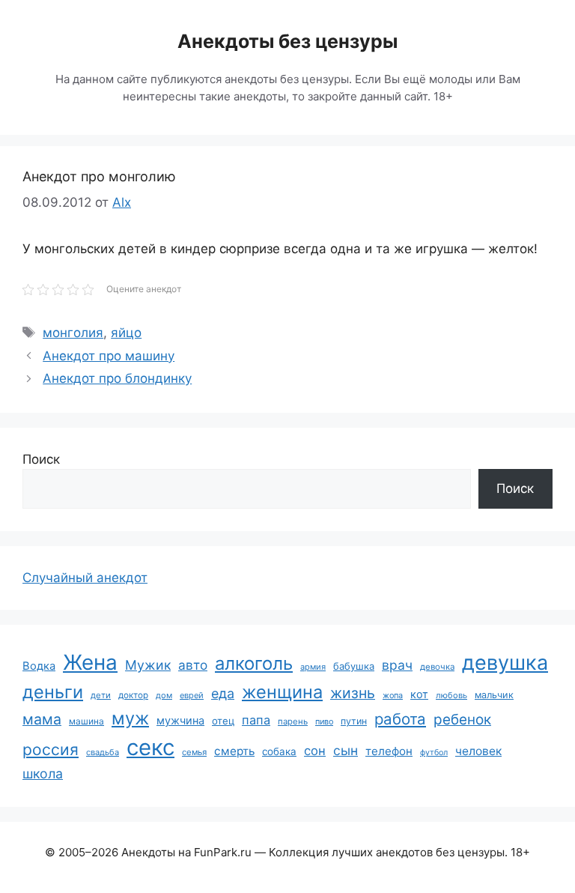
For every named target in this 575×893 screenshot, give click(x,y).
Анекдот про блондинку (117, 378)
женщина (282, 692)
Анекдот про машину (108, 355)
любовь (451, 695)
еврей (192, 695)
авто (192, 665)
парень (293, 721)
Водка (38, 666)
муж (130, 718)
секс (150, 747)
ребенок (462, 719)
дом (164, 695)
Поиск (41, 459)
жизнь (352, 693)
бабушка (353, 666)
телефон (389, 751)
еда (222, 693)
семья (194, 752)
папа (256, 719)
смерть (234, 751)
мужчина (180, 720)
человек (478, 751)
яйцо (126, 332)
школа (42, 773)
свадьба (102, 752)
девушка (505, 662)
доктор (133, 695)
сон (315, 750)
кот (419, 694)
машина (86, 721)
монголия (73, 332)
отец (223, 721)
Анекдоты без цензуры (287, 41)
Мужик (148, 665)
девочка (437, 667)
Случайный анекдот (84, 577)
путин (354, 721)
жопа (393, 695)
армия (313, 667)
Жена (90, 662)
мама (41, 719)
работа (400, 718)
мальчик (494, 694)
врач (397, 665)
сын (345, 750)
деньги (52, 692)
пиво (324, 721)
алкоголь (254, 663)
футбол (434, 752)
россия (50, 749)
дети (101, 695)
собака (279, 751)
